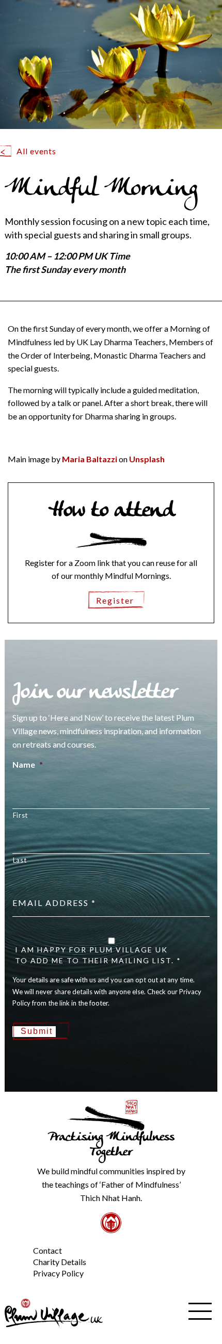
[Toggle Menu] (15, 1241)
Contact (47, 1250)
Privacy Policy (58, 1273)
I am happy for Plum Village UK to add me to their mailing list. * (98, 955)
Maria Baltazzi (89, 459)
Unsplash (147, 459)
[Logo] (54, 1312)
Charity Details (59, 1262)
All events (36, 151)
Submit (37, 1031)
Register (115, 600)
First (20, 815)
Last (20, 860)
